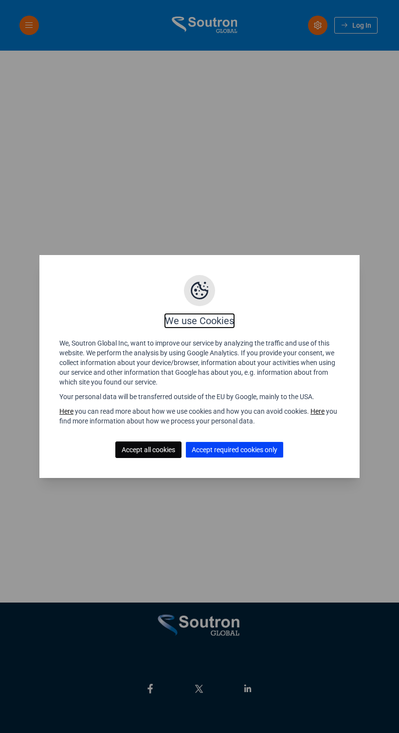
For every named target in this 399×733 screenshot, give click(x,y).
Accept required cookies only (234, 450)
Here (66, 411)
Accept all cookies (148, 450)
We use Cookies (199, 321)
